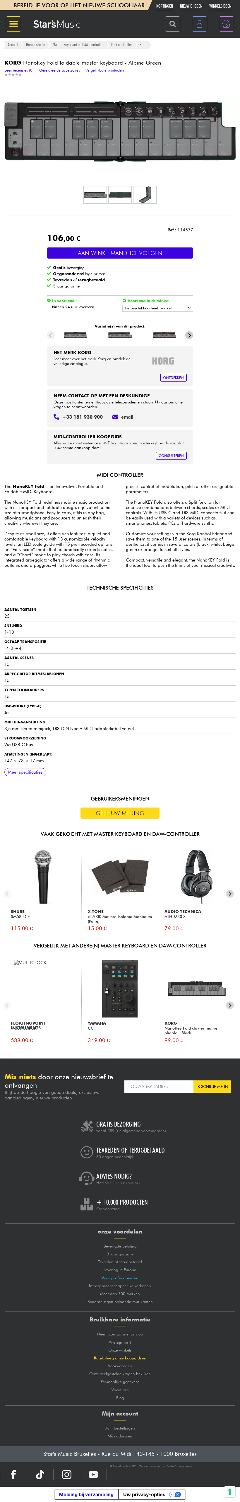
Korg (143, 44)
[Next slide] (189, 335)
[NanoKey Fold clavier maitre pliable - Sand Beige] (120, 335)
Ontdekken (173, 377)
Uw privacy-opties (144, 1494)
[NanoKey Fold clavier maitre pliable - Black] (75, 335)
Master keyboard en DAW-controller (78, 44)
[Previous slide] (51, 335)
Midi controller (121, 44)
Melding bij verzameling (86, 1494)
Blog (120, 1397)
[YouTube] (93, 1474)
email (127, 417)
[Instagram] (67, 1474)
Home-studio (35, 44)
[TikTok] (40, 1474)
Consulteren (171, 455)
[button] (95, 195)
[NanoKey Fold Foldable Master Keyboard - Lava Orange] (164, 335)
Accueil (13, 44)
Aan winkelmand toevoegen (120, 253)
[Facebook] (13, 1474)
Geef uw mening (120, 813)
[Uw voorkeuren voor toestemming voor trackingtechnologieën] (229, 1491)
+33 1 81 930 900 (126, 1183)
